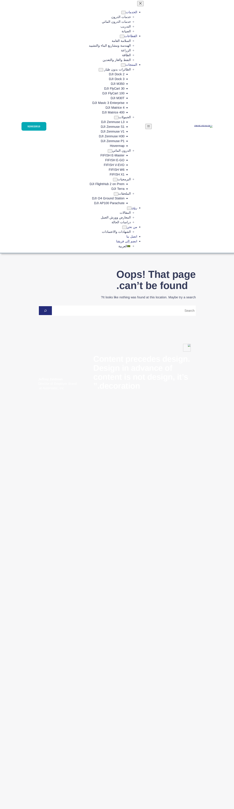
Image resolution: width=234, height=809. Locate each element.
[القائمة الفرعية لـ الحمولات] (116, 117)
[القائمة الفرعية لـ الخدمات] (123, 12)
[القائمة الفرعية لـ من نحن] (124, 227)
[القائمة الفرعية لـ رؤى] (129, 208)
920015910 (34, 126)
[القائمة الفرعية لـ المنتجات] (123, 65)
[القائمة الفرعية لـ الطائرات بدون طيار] (101, 69)
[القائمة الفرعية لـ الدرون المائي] (110, 151)
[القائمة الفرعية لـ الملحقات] (116, 194)
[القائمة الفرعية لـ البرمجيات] (115, 179)
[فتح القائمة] (148, 126)
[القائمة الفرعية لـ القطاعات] (122, 36)
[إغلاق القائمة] (140, 3)
